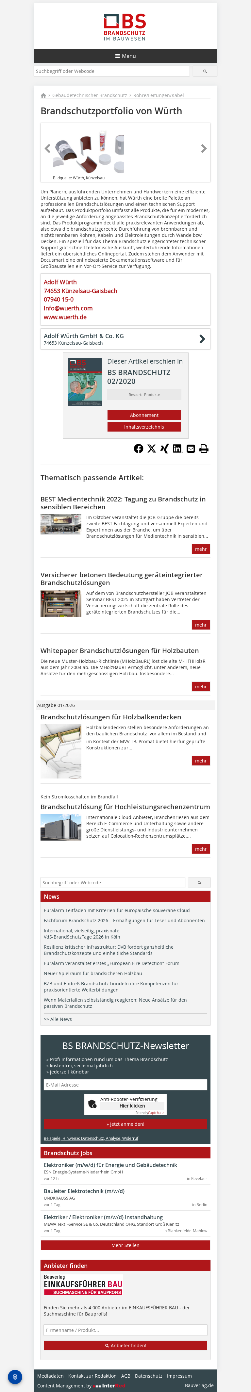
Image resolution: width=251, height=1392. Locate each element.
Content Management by (65, 1386)
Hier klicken (132, 1106)
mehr (201, 549)
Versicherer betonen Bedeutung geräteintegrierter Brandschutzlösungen (122, 578)
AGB (125, 1376)
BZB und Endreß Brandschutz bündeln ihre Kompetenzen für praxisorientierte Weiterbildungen (111, 986)
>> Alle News (58, 1019)
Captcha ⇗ (150, 1113)
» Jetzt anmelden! (125, 1124)
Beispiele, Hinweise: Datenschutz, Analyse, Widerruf (91, 1138)
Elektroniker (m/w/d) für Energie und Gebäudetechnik (110, 1165)
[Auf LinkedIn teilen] (177, 451)
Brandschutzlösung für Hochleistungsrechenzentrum (125, 806)
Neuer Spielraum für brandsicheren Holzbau (93, 973)
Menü (129, 55)
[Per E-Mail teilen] (190, 448)
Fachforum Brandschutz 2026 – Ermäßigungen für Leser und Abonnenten (124, 920)
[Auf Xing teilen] (164, 451)
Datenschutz (148, 1376)
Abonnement (144, 415)
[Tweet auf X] (151, 451)
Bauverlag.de (199, 1385)
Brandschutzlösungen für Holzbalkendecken (111, 716)
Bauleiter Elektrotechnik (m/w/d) (84, 1191)
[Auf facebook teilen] (138, 451)
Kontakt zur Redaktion (92, 1376)
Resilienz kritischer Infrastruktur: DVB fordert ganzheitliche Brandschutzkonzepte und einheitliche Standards (109, 950)
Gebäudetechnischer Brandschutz (89, 95)
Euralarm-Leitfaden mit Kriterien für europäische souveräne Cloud (117, 910)
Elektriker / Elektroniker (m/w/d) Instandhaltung (103, 1217)
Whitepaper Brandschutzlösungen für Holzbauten (120, 650)
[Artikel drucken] (203, 448)
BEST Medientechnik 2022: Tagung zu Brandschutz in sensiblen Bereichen (123, 503)
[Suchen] (205, 71)
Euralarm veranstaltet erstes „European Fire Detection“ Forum (111, 963)
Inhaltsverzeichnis (144, 427)
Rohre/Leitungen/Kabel (158, 95)
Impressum (179, 1376)
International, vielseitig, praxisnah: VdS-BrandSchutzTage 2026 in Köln (82, 933)
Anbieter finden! (127, 1345)
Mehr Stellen (125, 1245)
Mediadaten (50, 1376)
